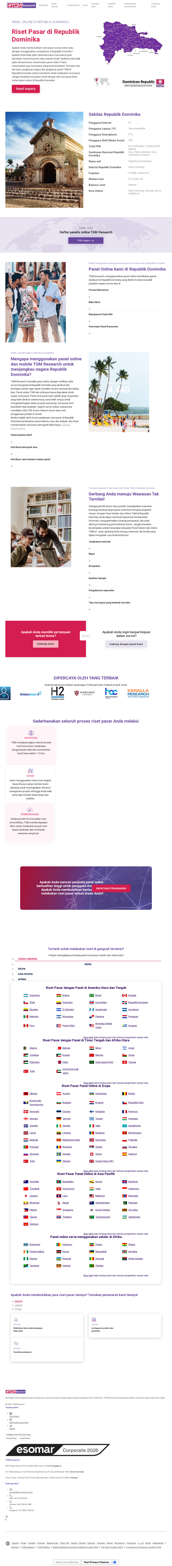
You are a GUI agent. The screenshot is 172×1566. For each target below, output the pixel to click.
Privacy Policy (11, 1438)
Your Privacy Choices (96, 1562)
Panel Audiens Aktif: (119, 382)
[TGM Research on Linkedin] (6, 1516)
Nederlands (158, 1543)
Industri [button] (18, 1301)
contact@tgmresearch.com (21, 1492)
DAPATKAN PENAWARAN (111, 888)
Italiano (74, 1543)
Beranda (43, 5)
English (15, 1543)
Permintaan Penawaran (130, 5)
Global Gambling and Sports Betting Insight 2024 (75, 1547)
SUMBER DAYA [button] (112, 5)
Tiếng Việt (64, 1543)
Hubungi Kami (155, 5)
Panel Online (54, 5)
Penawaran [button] (73, 5)
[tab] (27, 958)
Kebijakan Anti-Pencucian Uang (18, 1435)
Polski (23, 1543)
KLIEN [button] (85, 5)
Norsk (148, 1543)
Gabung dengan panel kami (126, 644)
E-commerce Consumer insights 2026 (143, 1547)
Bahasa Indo (52, 1543)
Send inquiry (26, 89)
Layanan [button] (18, 1305)
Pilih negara (84, 240)
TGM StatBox (43, 1547)
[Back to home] (21, 5)
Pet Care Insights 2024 (112, 1547)
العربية (141, 1543)
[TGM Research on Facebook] (6, 1519)
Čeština (82, 1543)
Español (32, 1543)
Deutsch (91, 1543)
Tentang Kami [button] (95, 5)
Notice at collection (67, 1562)
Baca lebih (88, 1037)
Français (41, 1543)
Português (131, 1543)
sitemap (15, 1547)
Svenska (101, 1543)
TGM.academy (28, 1547)
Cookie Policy (25, 1438)
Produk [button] (18, 1309)
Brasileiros (119, 1543)
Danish (109, 1543)
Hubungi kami (45, 643)
